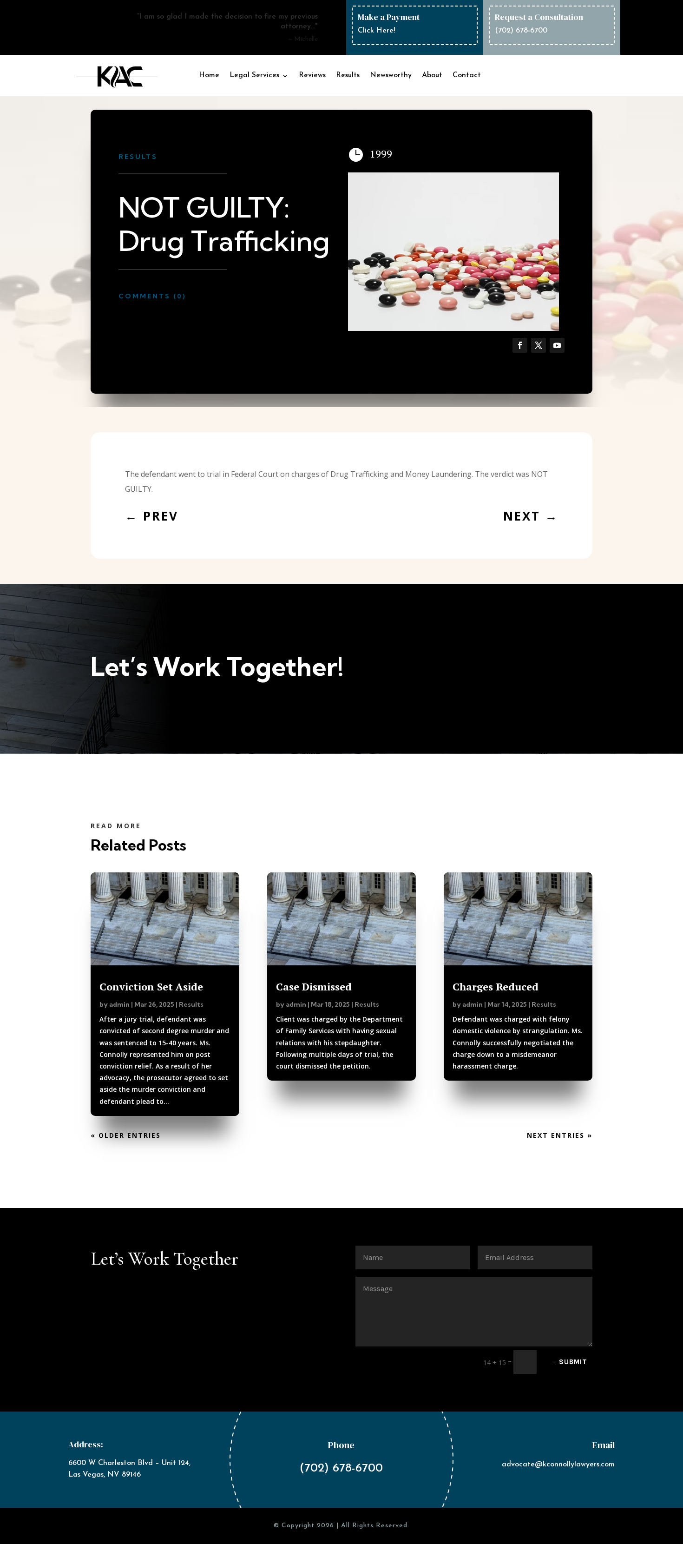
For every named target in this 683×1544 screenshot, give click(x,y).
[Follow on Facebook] (519, 345)
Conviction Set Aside (151, 986)
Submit (573, 1362)
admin (119, 1004)
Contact (467, 75)
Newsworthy (391, 75)
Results (348, 75)
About (432, 75)
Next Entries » (559, 1135)
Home (209, 75)
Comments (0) (152, 296)
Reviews (312, 75)
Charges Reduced (496, 986)
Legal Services (254, 75)
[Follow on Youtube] (557, 345)
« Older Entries (126, 1135)
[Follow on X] (538, 345)
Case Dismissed (314, 986)
